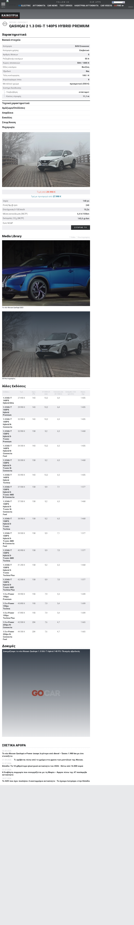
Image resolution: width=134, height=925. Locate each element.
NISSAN (12, 22)
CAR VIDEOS (106, 5)
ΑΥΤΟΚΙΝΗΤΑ (39, 5)
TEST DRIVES (66, 5)
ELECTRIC (24, 5)
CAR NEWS (52, 5)
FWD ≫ (119, 5)
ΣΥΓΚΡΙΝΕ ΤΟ (80, 227)
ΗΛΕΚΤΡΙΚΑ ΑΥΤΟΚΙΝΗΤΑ (86, 5)
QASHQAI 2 (22, 22)
